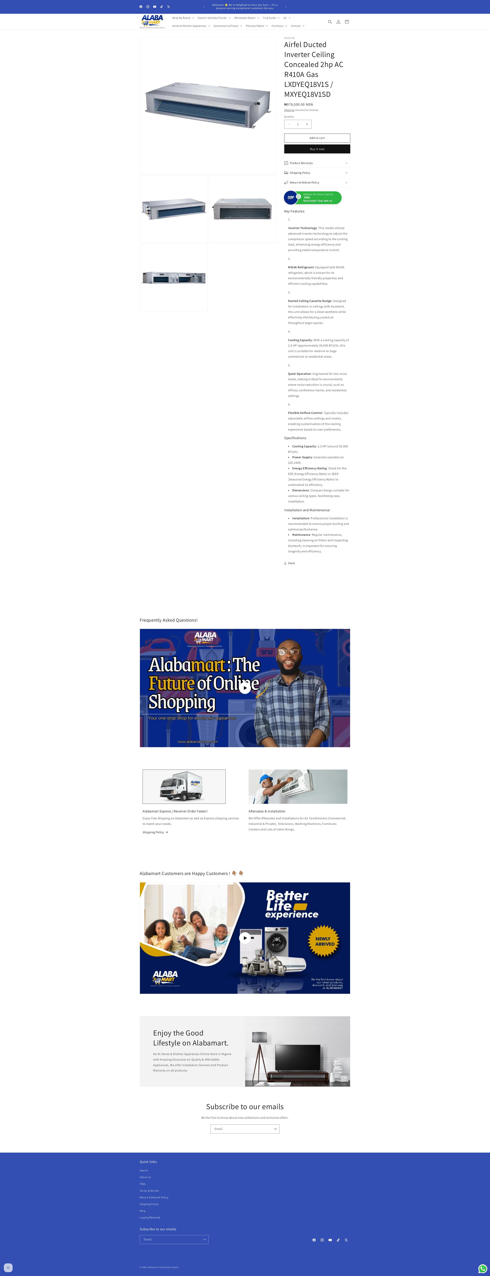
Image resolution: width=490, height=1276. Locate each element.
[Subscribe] (275, 1128)
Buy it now (317, 149)
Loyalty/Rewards (150, 1217)
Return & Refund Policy (154, 1197)
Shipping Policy (153, 832)
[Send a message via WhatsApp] (483, 1269)
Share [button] (291, 563)
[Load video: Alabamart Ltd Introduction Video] (245, 688)
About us (145, 1177)
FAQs (143, 1183)
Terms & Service (149, 1190)
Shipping (289, 109)
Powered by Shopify (169, 1267)
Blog (142, 1210)
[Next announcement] (286, 6)
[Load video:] (245, 938)
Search (144, 1170)
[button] (183, 18)
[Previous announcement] (204, 6)
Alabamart (153, 1267)
